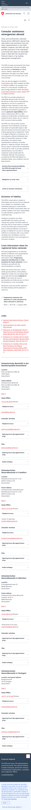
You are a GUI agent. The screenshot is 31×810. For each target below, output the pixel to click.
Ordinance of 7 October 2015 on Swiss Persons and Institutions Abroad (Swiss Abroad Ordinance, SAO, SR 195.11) (16, 339)
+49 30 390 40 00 (6, 402)
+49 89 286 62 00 (6, 614)
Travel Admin (5, 83)
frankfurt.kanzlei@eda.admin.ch (11, 538)
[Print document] (25, 20)
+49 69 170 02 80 (6, 509)
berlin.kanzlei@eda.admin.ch (10, 429)
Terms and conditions (10, 799)
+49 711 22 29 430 (7, 696)
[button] (28, 756)
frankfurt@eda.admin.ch (9, 521)
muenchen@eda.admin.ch (9, 627)
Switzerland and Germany (13, 13)
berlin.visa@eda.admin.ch (9, 448)
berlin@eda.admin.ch (8, 412)
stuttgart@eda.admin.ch (9, 707)
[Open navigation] (28, 13)
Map (2, 394)
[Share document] (29, 20)
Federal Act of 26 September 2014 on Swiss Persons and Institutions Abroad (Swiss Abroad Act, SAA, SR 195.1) (16, 332)
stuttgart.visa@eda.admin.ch (10, 732)
